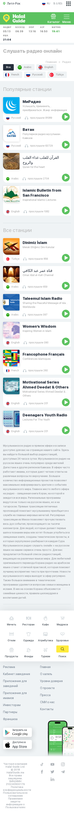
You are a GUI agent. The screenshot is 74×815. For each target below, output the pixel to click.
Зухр (32, 29)
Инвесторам (12, 705)
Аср (44, 29)
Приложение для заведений (15, 683)
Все (8, 67)
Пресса (45, 695)
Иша (7, 37)
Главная (51, 61)
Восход (20, 29)
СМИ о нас (47, 702)
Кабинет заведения (16, 674)
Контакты (46, 709)
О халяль (46, 674)
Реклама (9, 667)
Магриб (56, 29)
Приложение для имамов (15, 695)
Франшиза (10, 719)
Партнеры (10, 712)
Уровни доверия (51, 681)
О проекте (47, 688)
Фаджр (7, 29)
